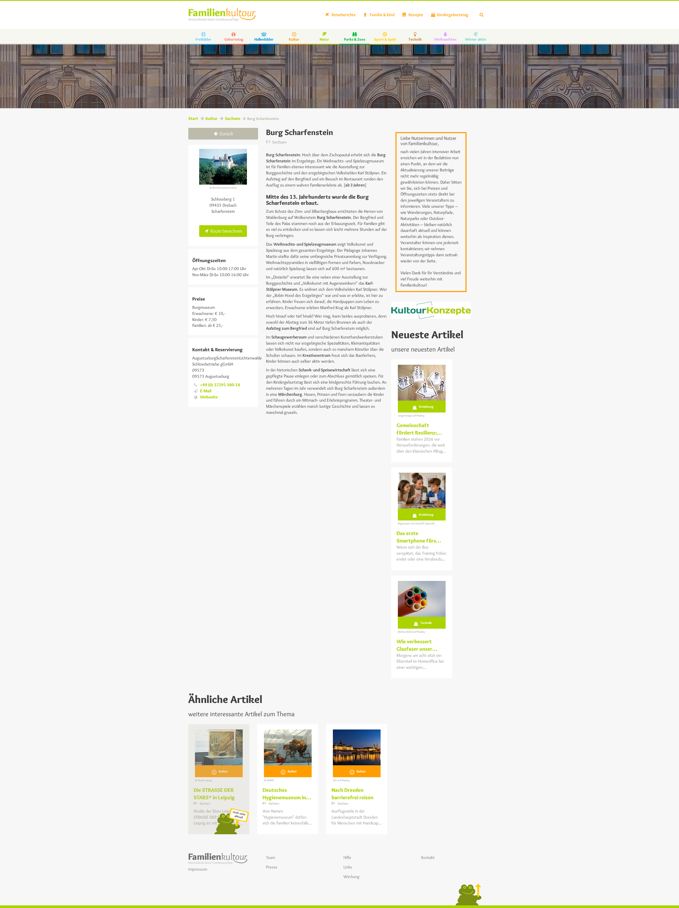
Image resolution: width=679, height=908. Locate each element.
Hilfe (347, 857)
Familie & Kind (381, 14)
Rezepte (415, 14)
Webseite (209, 396)
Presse (271, 867)
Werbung (351, 876)
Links (347, 867)
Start (193, 118)
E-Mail (205, 390)
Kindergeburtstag (452, 14)
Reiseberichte (343, 14)
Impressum (197, 869)
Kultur (211, 118)
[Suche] (481, 15)
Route (225, 231)
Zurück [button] (226, 134)
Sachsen (232, 118)
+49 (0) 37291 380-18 (220, 384)
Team (270, 857)
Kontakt (428, 857)
